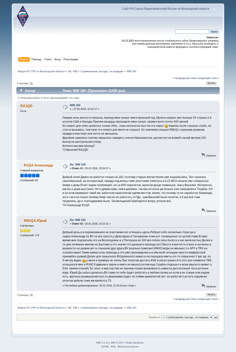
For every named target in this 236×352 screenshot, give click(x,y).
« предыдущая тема (184, 78)
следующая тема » (208, 78)
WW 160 (75, 105)
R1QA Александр (38, 165)
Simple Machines (134, 342)
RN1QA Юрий (35, 221)
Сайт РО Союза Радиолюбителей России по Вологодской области (165, 8)
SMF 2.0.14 (102, 342)
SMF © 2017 (117, 342)
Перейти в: (155, 317)
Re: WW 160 (78, 164)
